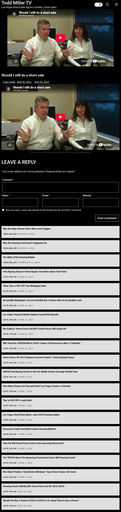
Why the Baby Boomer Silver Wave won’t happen (26, 228)
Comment (8, 180)
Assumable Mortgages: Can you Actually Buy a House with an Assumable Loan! (42, 300)
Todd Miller (10, 234)
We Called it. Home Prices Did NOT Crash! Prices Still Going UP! (34, 328)
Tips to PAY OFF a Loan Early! (17, 400)
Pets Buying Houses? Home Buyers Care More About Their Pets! (35, 271)
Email (46, 195)
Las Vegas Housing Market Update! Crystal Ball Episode (30, 314)
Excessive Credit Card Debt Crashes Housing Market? (29, 429)
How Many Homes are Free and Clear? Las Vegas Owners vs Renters (37, 386)
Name (6, 195)
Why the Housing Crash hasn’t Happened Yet (25, 243)
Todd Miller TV (16, 3)
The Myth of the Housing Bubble (19, 257)
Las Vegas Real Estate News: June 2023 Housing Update (31, 414)
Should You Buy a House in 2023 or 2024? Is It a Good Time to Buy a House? (41, 500)
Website (87, 195)
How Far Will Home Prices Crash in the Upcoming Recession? (33, 443)
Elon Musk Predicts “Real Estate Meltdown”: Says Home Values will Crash (39, 472)
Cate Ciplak (9, 82)
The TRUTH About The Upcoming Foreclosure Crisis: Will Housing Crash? (39, 457)
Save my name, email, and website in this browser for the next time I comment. (43, 210)
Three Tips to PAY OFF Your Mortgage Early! (24, 286)
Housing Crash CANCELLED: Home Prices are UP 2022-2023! (33, 486)
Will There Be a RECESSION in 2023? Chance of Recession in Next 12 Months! (41, 343)
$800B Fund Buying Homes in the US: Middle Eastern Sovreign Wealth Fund (40, 371)
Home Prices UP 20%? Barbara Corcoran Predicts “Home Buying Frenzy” (39, 357)
